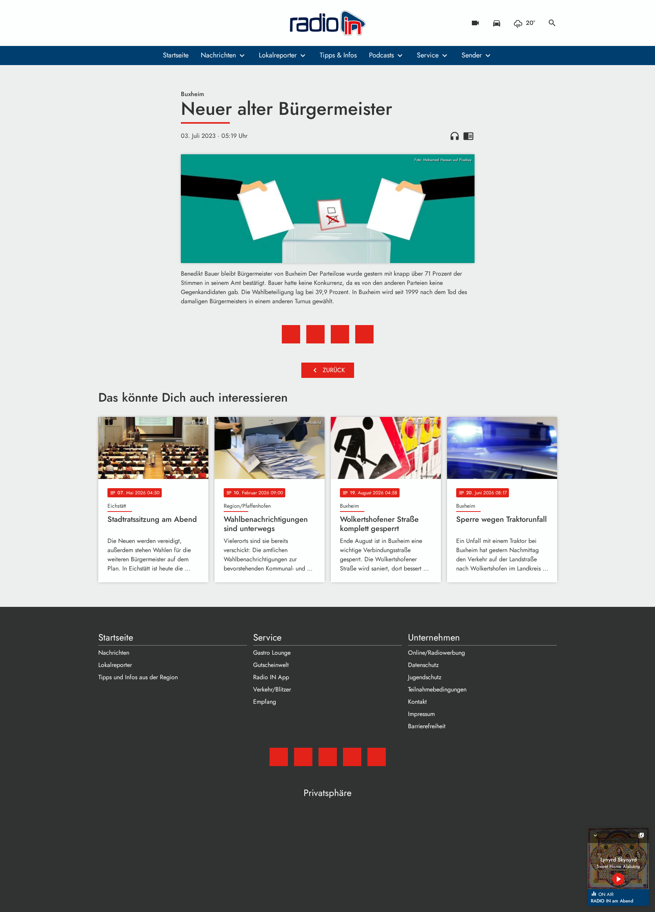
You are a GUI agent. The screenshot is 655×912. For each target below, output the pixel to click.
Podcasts (381, 55)
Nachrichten (218, 55)
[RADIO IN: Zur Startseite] (327, 23)
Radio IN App (271, 677)
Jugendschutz (424, 677)
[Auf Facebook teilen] (291, 334)
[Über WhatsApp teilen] (340, 334)
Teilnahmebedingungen (437, 689)
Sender (472, 55)
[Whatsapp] (151, 23)
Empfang (264, 701)
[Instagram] (136, 23)
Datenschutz (423, 664)
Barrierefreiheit (426, 726)
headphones (454, 136)
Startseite (176, 55)
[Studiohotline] (167, 23)
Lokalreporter (278, 55)
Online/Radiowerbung (436, 652)
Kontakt (417, 701)
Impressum (421, 713)
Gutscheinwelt (271, 664)
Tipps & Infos (338, 55)
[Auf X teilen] (315, 334)
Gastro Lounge (272, 652)
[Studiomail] (106, 23)
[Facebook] (121, 23)
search (552, 23)
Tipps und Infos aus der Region (138, 677)
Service (428, 55)
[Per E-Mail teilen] (364, 334)
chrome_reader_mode (468, 136)
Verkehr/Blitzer (272, 689)
